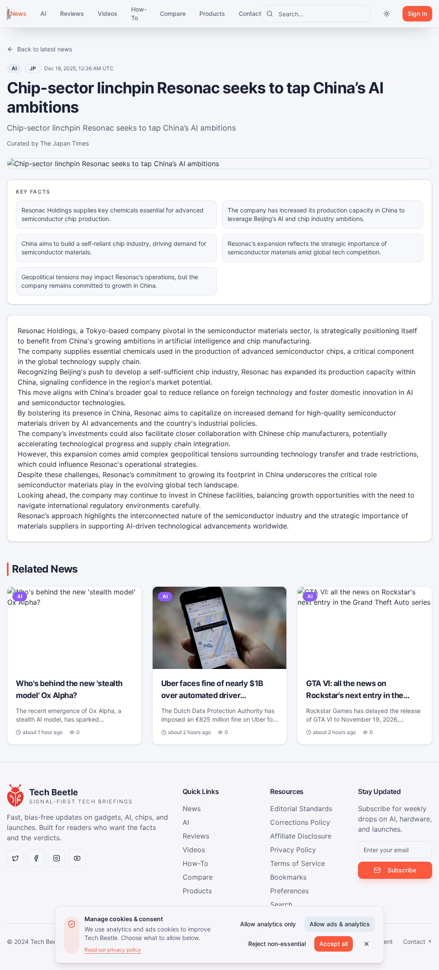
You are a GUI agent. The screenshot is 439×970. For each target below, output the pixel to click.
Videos (107, 13)
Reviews (72, 13)
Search (281, 904)
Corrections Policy (300, 822)
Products (212, 13)
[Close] (366, 943)
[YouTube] (77, 858)
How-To (138, 13)
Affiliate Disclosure (300, 836)
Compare (173, 13)
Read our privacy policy (112, 949)
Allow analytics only (268, 924)
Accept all (333, 943)
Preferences (289, 890)
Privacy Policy (293, 849)
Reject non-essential (277, 943)
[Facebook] (36, 858)
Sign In (417, 13)
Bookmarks (288, 877)
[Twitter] (15, 858)
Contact (250, 13)
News (18, 13)
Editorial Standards (301, 808)
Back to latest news (44, 49)
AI (43, 13)
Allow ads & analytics (340, 924)
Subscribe (402, 870)
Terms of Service (297, 863)
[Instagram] (56, 858)
